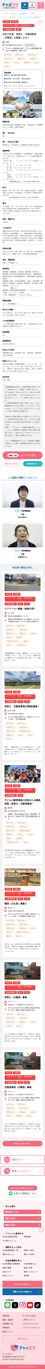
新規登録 (32, 7)
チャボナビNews (29, 1316)
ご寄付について (28, 1320)
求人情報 (12, 13)
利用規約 (6, 1328)
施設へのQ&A (29, 1254)
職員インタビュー (21, 1171)
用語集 (26, 1276)
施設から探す (10, 1218)
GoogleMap (29, 45)
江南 (7, 42)
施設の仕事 (28, 1268)
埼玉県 (33, 13)
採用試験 (27, 1237)
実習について (7, 1276)
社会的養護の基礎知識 (11, 1264)
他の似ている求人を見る (22, 1143)
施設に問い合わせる (11, 464)
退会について (7, 1332)
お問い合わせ (22, 1339)
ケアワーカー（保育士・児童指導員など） (31, 17)
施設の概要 (6, 1268)
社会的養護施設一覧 (10, 1250)
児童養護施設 (23, 13)
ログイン (24, 7)
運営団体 (6, 1316)
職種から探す (10, 1225)
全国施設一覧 (7, 1324)
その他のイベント (9, 1241)
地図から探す (29, 1250)
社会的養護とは (30, 1264)
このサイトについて (30, 1324)
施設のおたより (8, 1254)
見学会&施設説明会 (10, 1237)
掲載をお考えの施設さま (22, 1292)
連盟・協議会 (7, 1320)
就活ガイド (17, 1159)
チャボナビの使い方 (22, 1284)
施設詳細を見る (32, 464)
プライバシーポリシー (31, 1328)
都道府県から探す (12, 1212)
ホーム (4, 13)
